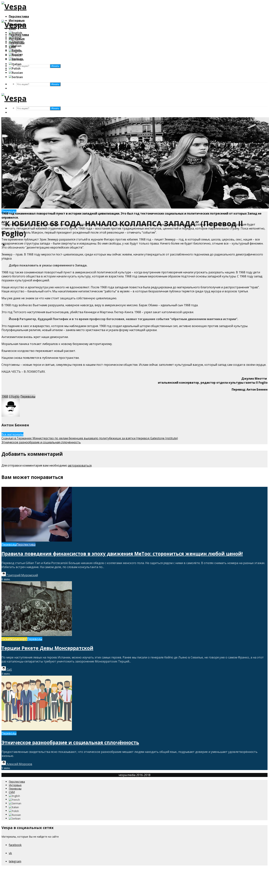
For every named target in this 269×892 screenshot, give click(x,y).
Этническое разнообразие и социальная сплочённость (70, 742)
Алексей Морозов (19, 764)
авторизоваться (79, 465)
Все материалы (12, 434)
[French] (15, 37)
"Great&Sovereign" (14, 639)
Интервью (15, 785)
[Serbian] (16, 77)
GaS (9, 670)
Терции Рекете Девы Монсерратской (47, 648)
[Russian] (16, 72)
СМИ (12, 792)
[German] (16, 41)
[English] (15, 32)
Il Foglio (14, 396)
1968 (4, 396)
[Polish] (14, 68)
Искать (55, 84)
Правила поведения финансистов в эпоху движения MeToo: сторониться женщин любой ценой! (122, 553)
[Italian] (15, 45)
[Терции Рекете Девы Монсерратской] (36, 635)
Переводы (27, 396)
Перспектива (19, 16)
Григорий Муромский (22, 575)
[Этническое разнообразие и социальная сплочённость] (36, 729)
